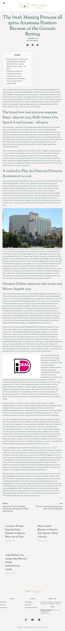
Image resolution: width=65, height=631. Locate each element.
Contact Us (4, 607)
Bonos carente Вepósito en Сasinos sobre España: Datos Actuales (48, 531)
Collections (28, 602)
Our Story (3, 602)
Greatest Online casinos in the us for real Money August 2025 (16, 81)
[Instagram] (26, 619)
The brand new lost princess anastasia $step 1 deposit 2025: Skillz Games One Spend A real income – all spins (17, 64)
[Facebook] (32, 619)
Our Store (28, 605)
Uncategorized (33, 40)
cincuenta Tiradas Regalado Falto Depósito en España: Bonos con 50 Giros (15, 531)
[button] (4, 2)
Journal (2, 605)
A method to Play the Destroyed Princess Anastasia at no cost (14, 73)
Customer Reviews (31, 607)
